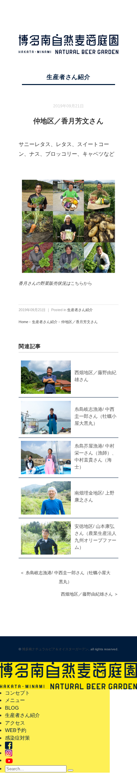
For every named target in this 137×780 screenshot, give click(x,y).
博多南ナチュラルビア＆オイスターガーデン (55, 649)
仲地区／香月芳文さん (79, 322)
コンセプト (17, 693)
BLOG (12, 708)
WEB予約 (15, 730)
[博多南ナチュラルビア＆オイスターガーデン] (68, 38)
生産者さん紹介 (68, 77)
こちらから (81, 283)
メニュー (15, 700)
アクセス (15, 723)
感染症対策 (17, 738)
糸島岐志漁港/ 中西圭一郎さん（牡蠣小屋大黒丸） (95, 416)
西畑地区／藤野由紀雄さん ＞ (89, 594)
